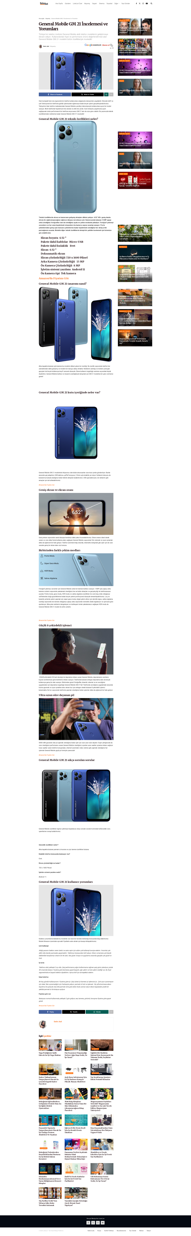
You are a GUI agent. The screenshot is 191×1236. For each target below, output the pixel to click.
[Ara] (151, 3)
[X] (139, 3)
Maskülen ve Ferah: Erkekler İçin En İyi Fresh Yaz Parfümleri (101, 1154)
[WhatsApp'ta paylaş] (106, 94)
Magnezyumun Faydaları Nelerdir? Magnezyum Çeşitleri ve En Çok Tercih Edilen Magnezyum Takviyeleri (101, 1106)
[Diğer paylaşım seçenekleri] (111, 94)
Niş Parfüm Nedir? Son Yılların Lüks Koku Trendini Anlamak (48, 1203)
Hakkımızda (91, 1231)
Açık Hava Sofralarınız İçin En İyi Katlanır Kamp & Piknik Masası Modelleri (76, 1079)
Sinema (101, 3)
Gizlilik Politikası (109, 1231)
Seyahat (109, 3)
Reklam (141, 1231)
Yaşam (94, 3)
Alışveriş (87, 3)
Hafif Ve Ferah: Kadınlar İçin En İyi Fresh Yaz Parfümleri (74, 1179)
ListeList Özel (77, 3)
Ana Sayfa (59, 3)
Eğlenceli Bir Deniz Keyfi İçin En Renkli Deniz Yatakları (75, 1130)
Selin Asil (46, 46)
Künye (99, 1231)
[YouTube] (147, 3)
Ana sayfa (41, 18)
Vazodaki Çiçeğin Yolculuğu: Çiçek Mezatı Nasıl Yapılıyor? (76, 1203)
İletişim (149, 1231)
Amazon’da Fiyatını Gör (54, 278)
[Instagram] (143, 3)
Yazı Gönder (125, 3)
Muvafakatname (121, 1231)
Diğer (116, 3)
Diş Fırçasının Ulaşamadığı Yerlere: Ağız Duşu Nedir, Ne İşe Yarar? (76, 1055)
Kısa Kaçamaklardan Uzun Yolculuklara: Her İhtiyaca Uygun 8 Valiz (102, 1130)
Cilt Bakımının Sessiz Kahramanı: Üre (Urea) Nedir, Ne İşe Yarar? (100, 1179)
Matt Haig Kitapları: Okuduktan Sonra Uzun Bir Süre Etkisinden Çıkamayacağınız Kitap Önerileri (75, 1106)
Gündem (68, 3)
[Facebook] (136, 3)
